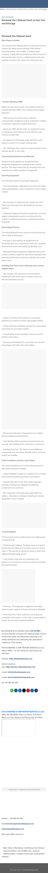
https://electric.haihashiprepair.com (20, 667)
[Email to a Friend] (24, 690)
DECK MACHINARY (8, 17)
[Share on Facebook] (16, 690)
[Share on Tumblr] (36, 690)
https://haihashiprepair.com (20, 659)
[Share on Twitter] (20, 690)
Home (2, 9)
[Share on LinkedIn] (32, 690)
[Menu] (3, 4)
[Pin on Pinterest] (28, 690)
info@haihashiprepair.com (19, 672)
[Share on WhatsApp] (12, 690)
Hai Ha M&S (35, 631)
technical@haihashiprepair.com (21, 677)
